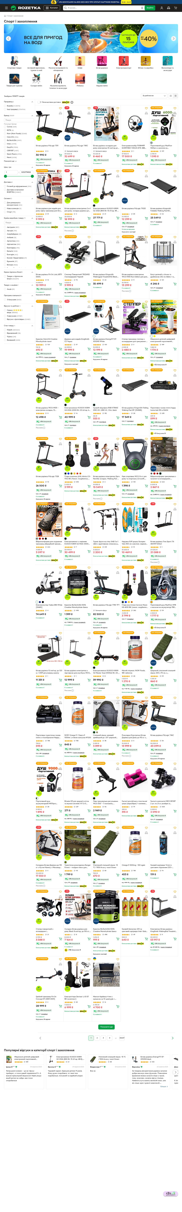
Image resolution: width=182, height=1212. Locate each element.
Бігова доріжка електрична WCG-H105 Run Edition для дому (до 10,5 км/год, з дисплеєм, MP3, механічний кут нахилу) (135, 276)
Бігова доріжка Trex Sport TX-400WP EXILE (162, 543)
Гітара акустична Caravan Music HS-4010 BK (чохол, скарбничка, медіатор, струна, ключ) (135, 606)
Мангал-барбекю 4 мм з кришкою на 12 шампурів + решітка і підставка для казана (105, 998)
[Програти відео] (175, 332)
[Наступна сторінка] (172, 1038)
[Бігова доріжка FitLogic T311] (49, 123)
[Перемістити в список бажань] (60, 108)
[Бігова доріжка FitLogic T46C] (163, 713)
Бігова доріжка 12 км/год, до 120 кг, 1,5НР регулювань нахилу (49, 672)
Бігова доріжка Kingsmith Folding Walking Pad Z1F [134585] (135, 409)
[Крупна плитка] (170, 95)
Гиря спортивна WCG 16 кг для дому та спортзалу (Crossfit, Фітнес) (134, 478)
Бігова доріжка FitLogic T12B (47, 476)
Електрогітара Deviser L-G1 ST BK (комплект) (77, 998)
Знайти (150, 8)
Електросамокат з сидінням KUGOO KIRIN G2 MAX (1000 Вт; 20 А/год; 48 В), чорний (76, 543)
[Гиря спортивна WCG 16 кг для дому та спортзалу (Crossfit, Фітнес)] (135, 454)
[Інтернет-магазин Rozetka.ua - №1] (26, 7)
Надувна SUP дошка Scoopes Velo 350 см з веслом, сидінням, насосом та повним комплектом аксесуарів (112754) (135, 543)
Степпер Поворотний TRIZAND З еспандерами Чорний (77, 276)
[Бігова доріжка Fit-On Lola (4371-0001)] (49, 252)
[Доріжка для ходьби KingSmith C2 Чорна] (78, 317)
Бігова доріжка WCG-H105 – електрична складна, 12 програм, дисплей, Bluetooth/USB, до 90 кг (47, 409)
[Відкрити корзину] (175, 7)
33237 (122, 1038)
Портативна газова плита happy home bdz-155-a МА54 (163, 409)
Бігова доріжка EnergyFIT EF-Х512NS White (105, 340)
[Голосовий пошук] (142, 7)
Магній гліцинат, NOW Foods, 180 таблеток (133, 672)
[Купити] (60, 155)
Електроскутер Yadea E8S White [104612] (49, 606)
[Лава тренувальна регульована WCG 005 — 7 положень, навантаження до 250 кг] (106, 779)
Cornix (12, 127)
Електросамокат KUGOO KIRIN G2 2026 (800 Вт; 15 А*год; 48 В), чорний (106, 210)
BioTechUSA (14, 140)
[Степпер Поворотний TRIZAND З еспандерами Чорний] (78, 252)
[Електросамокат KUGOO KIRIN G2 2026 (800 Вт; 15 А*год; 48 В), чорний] (106, 186)
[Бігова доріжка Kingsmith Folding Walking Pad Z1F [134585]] (135, 385)
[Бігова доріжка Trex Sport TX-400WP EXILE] (163, 519)
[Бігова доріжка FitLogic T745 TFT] (106, 583)
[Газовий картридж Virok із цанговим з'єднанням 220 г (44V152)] (163, 843)
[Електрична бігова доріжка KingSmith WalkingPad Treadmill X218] (163, 907)
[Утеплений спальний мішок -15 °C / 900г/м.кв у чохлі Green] (106, 843)
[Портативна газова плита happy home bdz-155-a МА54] (163, 385)
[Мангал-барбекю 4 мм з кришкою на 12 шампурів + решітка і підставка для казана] (106, 974)
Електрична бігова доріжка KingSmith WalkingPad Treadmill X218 (163, 930)
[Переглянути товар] (151, 143)
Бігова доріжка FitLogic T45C (76, 146)
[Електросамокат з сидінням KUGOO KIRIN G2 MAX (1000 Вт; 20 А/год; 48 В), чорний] (78, 519)
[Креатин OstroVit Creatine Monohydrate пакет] (49, 317)
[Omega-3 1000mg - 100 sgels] (135, 843)
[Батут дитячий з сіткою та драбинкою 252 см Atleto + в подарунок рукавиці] (163, 252)
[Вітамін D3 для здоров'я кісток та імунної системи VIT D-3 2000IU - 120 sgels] (78, 779)
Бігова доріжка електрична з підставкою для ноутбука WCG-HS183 (77, 672)
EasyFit (12, 147)
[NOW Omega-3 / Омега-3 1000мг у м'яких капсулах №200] (78, 713)
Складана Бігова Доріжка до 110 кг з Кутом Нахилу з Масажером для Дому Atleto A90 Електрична (49, 866)
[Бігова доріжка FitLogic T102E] (135, 186)
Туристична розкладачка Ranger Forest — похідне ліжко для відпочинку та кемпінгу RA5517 (78, 866)
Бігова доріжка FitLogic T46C (162, 735)
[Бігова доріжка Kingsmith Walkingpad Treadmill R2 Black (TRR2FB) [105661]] (106, 252)
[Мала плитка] (175, 95)
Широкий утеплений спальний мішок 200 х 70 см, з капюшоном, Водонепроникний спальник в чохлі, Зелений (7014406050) (163, 672)
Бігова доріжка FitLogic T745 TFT (106, 605)
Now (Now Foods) (17, 133)
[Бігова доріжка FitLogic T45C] (78, 123)
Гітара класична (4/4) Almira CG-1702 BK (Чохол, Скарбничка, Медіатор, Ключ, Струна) (78, 478)
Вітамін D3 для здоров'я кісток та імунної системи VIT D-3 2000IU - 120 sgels (77, 803)
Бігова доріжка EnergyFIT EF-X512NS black (152, 1058)
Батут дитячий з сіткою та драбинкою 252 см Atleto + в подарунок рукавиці (162, 276)
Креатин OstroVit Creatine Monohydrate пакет (46, 340)
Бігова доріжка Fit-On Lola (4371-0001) (49, 276)
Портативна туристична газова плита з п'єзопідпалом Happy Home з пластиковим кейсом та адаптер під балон (48, 737)
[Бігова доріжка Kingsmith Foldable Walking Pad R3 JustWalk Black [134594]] (163, 186)
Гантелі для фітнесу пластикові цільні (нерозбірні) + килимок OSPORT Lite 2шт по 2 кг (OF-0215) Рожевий (134, 803)
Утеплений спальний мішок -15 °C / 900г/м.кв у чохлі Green (105, 866)
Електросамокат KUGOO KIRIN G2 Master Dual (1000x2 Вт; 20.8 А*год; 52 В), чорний (106, 672)
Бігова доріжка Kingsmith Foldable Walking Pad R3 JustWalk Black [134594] (160, 210)
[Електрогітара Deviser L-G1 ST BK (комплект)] (78, 974)
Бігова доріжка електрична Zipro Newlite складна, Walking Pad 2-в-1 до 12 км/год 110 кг (106, 478)
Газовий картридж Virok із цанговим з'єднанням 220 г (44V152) (161, 866)
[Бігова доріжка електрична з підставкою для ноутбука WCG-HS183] (78, 648)
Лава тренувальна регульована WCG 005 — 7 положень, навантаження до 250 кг (105, 803)
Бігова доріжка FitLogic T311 (47, 146)
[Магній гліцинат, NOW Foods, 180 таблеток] (135, 648)
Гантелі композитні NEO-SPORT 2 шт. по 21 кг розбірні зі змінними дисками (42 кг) (163, 803)
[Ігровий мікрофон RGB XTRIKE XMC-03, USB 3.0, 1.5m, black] (106, 385)
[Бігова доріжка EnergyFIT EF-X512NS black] (135, 1059)
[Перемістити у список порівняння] (60, 113)
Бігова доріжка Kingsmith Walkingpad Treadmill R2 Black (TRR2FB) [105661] (105, 276)
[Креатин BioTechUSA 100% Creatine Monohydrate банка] (78, 583)
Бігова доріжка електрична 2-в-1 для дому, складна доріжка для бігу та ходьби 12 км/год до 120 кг (78, 210)
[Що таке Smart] (72, 102)
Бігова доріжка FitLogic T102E (134, 208)
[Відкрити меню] (6, 7)
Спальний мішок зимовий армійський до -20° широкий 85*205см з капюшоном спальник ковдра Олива (104, 737)
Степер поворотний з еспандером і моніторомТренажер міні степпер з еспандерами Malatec (49, 930)
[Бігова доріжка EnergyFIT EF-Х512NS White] (106, 317)
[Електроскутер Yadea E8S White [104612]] (49, 583)
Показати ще (9, 161)
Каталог (54, 8)
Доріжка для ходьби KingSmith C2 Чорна (77, 340)
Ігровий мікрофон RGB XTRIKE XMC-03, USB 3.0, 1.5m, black (105, 409)
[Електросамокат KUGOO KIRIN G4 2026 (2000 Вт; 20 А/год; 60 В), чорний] (78, 385)
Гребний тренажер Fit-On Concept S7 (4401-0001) (46, 998)
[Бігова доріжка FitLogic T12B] (49, 454)
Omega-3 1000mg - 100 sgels (133, 865)
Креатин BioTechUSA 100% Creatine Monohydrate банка (76, 606)
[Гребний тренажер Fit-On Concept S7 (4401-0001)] (49, 974)
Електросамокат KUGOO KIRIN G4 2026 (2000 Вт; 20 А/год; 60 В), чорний (77, 409)
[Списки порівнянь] (168, 7)
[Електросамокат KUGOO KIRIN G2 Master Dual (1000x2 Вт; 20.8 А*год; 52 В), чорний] (106, 648)
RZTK (10, 130)
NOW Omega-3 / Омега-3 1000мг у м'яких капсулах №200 (78, 736)
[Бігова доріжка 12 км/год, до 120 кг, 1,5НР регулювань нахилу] (49, 648)
